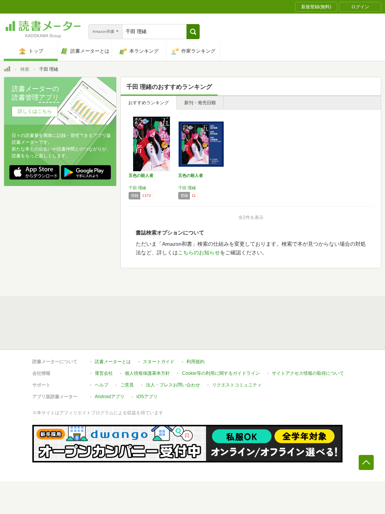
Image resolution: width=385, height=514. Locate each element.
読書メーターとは (113, 361)
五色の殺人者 (141, 175)
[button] (193, 31)
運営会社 (104, 373)
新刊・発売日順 (200, 102)
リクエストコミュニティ (237, 385)
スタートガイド (158, 361)
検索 (24, 69)
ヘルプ (101, 385)
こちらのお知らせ (199, 252)
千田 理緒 (137, 188)
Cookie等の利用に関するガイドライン (221, 373)
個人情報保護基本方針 (147, 373)
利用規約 (195, 361)
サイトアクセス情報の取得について (308, 373)
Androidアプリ (109, 396)
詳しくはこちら (35, 111)
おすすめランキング (148, 102)
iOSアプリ (147, 396)
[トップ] (7, 70)
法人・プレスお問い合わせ (173, 385)
